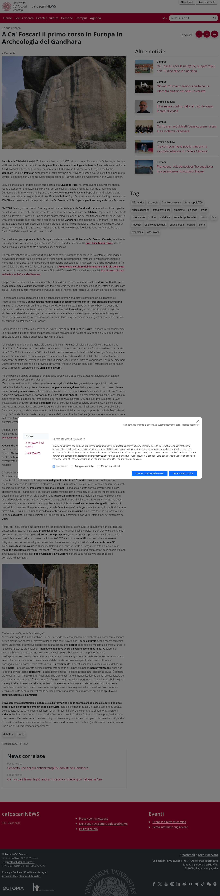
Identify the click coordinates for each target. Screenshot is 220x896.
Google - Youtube (84, 466)
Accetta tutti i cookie (183, 473)
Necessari (61, 466)
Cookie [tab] (29, 436)
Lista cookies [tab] (32, 453)
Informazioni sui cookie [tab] (34, 444)
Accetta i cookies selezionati (149, 473)
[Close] (197, 421)
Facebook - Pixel (110, 466)
